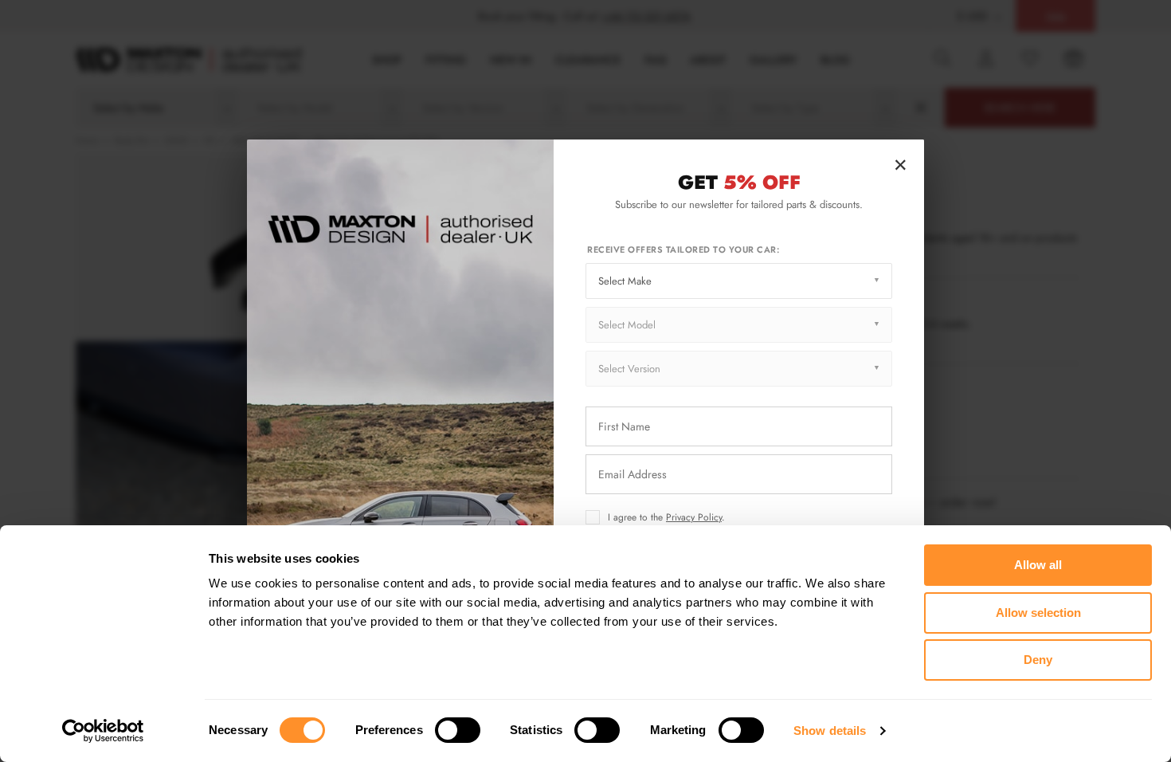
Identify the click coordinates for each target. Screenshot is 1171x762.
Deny (1038, 659)
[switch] (457, 730)
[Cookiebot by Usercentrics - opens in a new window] (103, 731)
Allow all (1038, 565)
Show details (829, 730)
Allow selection (1038, 612)
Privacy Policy (694, 517)
